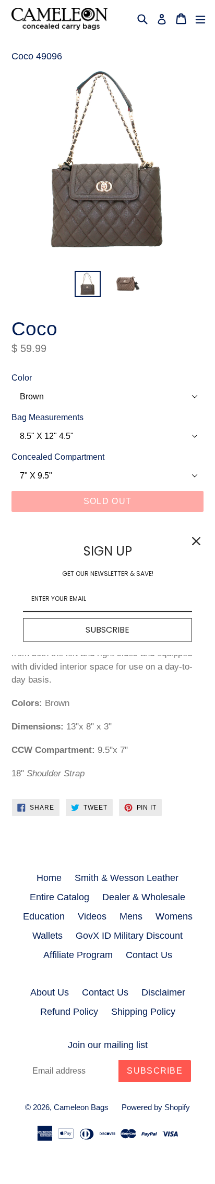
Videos (92, 916)
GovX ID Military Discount (129, 935)
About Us (49, 992)
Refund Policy (69, 1011)
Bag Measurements (47, 417)
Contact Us (149, 955)
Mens (131, 916)
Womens (174, 916)
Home (49, 878)
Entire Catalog (59, 897)
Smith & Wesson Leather (126, 878)
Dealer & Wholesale (143, 897)
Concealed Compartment (57, 456)
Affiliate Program (78, 955)
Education (44, 916)
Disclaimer (163, 992)
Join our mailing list (108, 1045)
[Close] (196, 540)
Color (21, 377)
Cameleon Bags (81, 1107)
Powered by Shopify (156, 1107)
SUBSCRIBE (107, 630)
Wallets (47, 935)
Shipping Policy (143, 1011)
